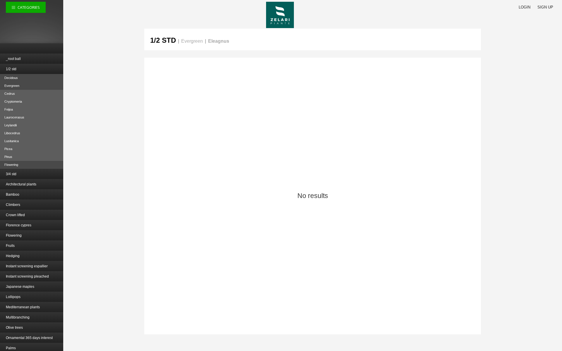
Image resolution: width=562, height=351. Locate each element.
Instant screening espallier (27, 266)
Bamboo (12, 194)
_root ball (13, 59)
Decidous (11, 78)
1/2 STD (163, 40)
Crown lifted (15, 215)
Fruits (10, 246)
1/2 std (11, 69)
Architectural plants (21, 184)
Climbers (13, 205)
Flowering (11, 164)
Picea (8, 149)
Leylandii (10, 125)
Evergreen (11, 85)
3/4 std (11, 174)
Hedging (13, 256)
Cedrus (9, 93)
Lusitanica (11, 141)
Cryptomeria (13, 101)
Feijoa (8, 109)
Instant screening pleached (27, 276)
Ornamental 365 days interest (29, 338)
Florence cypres (18, 225)
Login (524, 7)
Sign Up (545, 7)
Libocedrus (12, 133)
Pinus (8, 157)
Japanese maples (20, 287)
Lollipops (13, 297)
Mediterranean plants (23, 307)
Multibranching (18, 317)
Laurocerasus (14, 117)
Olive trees (14, 328)
